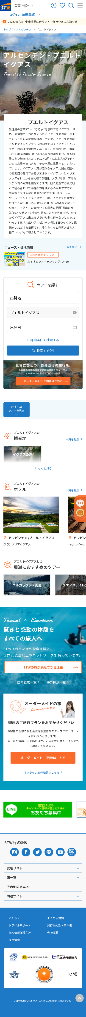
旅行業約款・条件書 (59, 925)
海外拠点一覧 (56, 682)
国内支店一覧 (26, 682)
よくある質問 (55, 918)
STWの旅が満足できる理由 (43, 667)
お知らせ (14, 918)
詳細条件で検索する (44, 340)
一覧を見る (71, 247)
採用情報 (14, 940)
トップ (7, 29)
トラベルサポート (20, 925)
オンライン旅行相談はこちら (41, 772)
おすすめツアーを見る (16, 408)
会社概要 (52, 932)
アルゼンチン (23, 29)
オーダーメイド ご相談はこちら (43, 757)
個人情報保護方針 (20, 932)
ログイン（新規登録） (23, 14)
